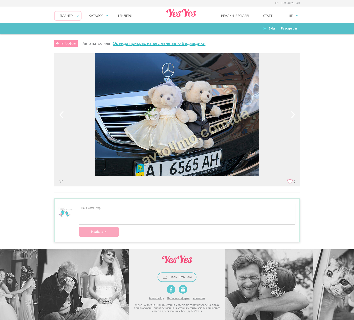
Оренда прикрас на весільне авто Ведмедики (159, 43)
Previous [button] (61, 114)
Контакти (199, 298)
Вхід (272, 28)
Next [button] (293, 114)
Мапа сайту (156, 298)
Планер (66, 16)
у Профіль (68, 43)
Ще (290, 16)
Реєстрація (289, 28)
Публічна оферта (178, 298)
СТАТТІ (268, 16)
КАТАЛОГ (96, 16)
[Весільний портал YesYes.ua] (181, 15)
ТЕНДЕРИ (125, 16)
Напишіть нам (290, 3)
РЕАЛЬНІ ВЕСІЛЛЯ (235, 16)
